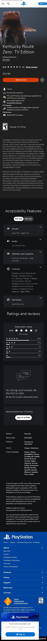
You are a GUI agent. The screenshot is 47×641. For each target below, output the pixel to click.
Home (6, 542)
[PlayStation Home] (23, 3)
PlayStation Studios (10, 557)
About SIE (7, 551)
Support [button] (7, 582)
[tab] (18, 219)
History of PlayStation (11, 567)
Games (12, 542)
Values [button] (6, 577)
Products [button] (7, 572)
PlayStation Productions (12, 560)
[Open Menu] (3, 3)
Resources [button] (8, 587)
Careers (6, 554)
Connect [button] (7, 593)
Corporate (7, 563)
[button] (14, 103)
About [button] (6, 548)
